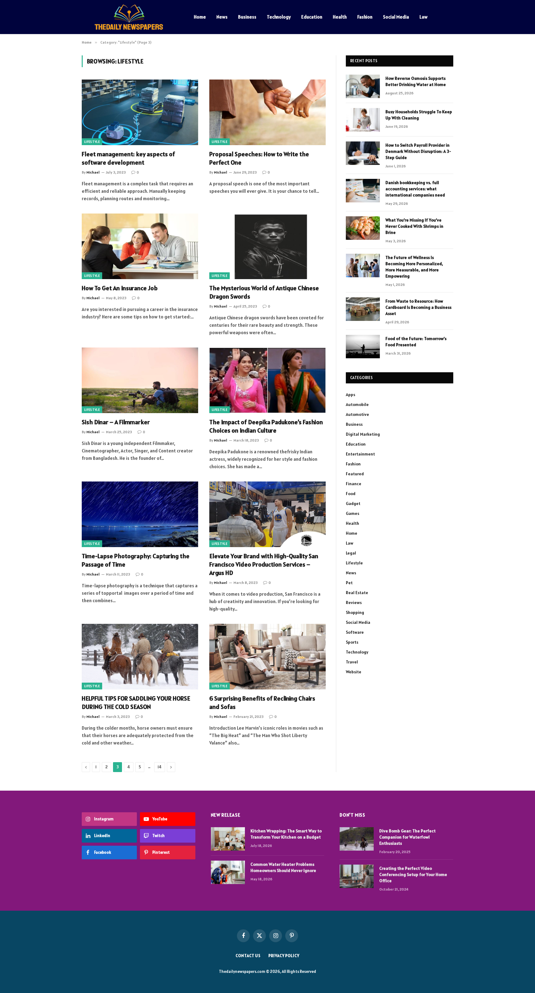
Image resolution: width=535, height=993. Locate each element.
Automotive (357, 414)
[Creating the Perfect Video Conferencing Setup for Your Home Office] (357, 876)
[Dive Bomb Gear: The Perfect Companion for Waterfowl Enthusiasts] (357, 839)
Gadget (353, 503)
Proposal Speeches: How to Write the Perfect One (259, 158)
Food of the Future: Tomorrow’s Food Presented (415, 342)
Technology (279, 17)
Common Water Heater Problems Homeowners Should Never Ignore (283, 867)
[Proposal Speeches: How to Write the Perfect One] (267, 112)
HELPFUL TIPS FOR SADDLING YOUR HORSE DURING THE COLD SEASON (136, 702)
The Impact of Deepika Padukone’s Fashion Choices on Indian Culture (266, 426)
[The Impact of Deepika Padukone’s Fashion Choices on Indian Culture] (267, 380)
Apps (350, 394)
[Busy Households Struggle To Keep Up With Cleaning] (363, 120)
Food (350, 493)
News (222, 17)
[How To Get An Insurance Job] (140, 246)
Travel (352, 662)
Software (355, 632)
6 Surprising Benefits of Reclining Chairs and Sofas (262, 702)
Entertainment (360, 454)
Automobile (357, 404)
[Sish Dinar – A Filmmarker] (140, 380)
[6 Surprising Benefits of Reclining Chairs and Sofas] (267, 656)
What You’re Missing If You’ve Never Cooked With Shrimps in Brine (414, 226)
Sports (352, 642)
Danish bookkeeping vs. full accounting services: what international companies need (415, 189)
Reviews (354, 602)
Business (247, 17)
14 (160, 767)
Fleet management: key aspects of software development (128, 158)
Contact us (248, 955)
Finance (353, 483)
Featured (355, 474)
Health (340, 17)
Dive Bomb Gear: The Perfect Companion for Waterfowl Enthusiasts (407, 837)
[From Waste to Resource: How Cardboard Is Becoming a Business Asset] (363, 309)
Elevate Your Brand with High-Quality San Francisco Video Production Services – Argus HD (263, 564)
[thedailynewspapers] (130, 17)
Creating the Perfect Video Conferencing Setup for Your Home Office (413, 874)
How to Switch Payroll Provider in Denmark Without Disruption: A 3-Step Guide (418, 151)
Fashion (364, 17)
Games (352, 513)
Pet (349, 582)
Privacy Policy (283, 955)
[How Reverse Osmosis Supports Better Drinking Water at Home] (363, 86)
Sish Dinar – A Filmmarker (116, 422)
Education (311, 17)
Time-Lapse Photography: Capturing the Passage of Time (135, 560)
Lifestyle (92, 142)
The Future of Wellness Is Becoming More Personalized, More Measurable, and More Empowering (414, 267)
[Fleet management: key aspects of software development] (140, 112)
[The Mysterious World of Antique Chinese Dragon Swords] (267, 246)
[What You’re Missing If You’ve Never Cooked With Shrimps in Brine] (363, 228)
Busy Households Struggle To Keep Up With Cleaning (418, 115)
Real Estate (357, 592)
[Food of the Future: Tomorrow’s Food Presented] (363, 346)
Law (424, 17)
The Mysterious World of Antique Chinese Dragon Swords (264, 292)
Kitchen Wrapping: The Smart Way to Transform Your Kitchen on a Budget (286, 834)
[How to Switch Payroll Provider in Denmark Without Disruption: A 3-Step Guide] (363, 153)
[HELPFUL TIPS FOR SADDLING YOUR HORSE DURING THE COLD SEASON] (140, 656)
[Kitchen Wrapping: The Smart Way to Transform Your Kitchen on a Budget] (228, 839)
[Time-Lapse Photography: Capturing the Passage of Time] (140, 514)
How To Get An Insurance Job (120, 288)
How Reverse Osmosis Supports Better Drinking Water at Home (415, 81)
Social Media (396, 17)
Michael (93, 172)
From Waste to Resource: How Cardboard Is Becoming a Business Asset (418, 307)
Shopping (355, 612)
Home (200, 17)
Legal (351, 553)
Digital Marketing (363, 434)
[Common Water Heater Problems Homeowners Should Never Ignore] (228, 872)
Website (353, 672)
